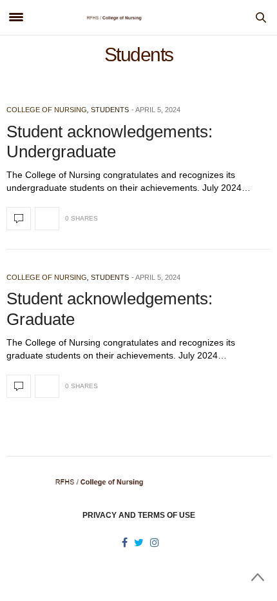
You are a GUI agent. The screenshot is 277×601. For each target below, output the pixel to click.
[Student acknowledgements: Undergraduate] (18, 218)
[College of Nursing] (139, 17)
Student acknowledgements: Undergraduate (109, 141)
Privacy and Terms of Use (138, 515)
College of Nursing (46, 109)
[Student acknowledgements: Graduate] (18, 386)
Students (110, 109)
